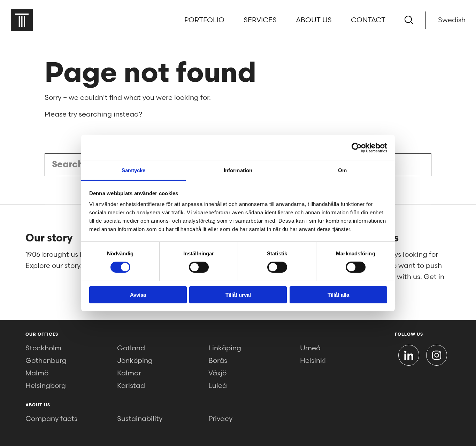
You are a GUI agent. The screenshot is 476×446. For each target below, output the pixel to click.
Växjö (217, 373)
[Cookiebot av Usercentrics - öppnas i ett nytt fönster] (356, 147)
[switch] (199, 267)
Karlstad (131, 386)
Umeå (310, 348)
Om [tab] (342, 170)
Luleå (217, 386)
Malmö (36, 373)
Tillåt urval (238, 295)
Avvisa (138, 295)
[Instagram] (436, 355)
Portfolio (204, 20)
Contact (368, 20)
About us (314, 20)
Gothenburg (46, 361)
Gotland (131, 348)
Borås (217, 361)
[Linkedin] (408, 355)
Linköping (224, 348)
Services (260, 20)
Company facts (51, 419)
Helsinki (313, 361)
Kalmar (129, 373)
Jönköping (135, 361)
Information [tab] (238, 170)
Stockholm (43, 348)
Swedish (452, 20)
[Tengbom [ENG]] (21, 20)
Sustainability (139, 419)
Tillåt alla (338, 295)
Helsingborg (45, 386)
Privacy (220, 419)
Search (418, 164)
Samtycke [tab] (134, 170)
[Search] (409, 20)
